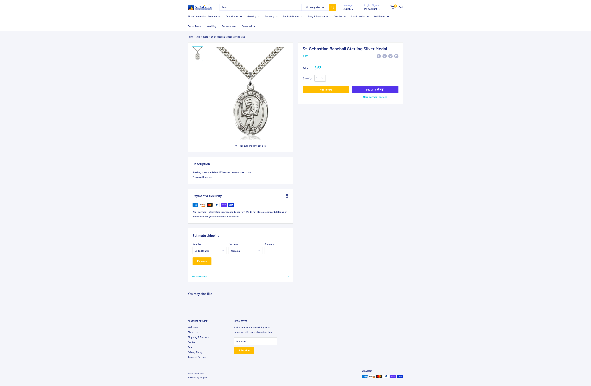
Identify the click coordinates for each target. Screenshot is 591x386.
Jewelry (251, 16)
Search (191, 347)
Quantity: (308, 78)
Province (233, 243)
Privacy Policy (195, 352)
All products (202, 36)
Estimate (202, 261)
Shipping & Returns (198, 337)
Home (190, 36)
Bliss (305, 56)
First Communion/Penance (202, 16)
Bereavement (229, 26)
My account (371, 8)
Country (197, 243)
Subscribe (244, 350)
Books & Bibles (291, 16)
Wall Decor (380, 16)
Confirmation (358, 16)
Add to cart (326, 89)
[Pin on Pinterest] (384, 56)
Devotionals (232, 16)
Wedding (211, 26)
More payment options (375, 96)
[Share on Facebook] (379, 56)
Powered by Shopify (197, 377)
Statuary (269, 16)
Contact (192, 342)
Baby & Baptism (316, 16)
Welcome (193, 327)
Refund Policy (199, 276)
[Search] (332, 7)
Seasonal (247, 26)
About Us (193, 332)
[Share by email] (396, 56)
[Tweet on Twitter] (390, 56)
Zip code (269, 243)
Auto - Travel (194, 26)
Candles (338, 16)
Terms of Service (197, 357)
